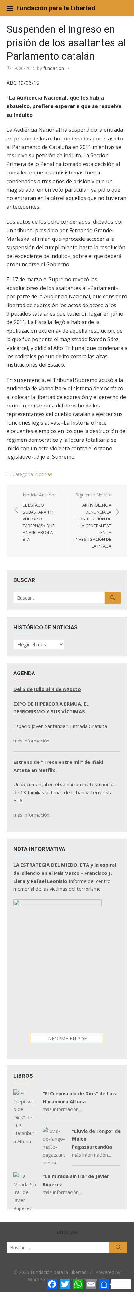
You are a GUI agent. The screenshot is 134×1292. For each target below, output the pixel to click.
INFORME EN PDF (67, 1038)
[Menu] (9, 8)
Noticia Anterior (39, 517)
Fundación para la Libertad (55, 8)
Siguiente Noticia (93, 520)
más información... (32, 814)
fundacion (53, 68)
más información (31, 740)
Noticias (43, 474)
